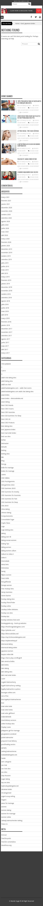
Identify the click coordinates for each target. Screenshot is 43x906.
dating (3, 533)
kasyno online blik (7, 654)
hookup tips (5, 616)
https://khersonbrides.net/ (10, 634)
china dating (5, 509)
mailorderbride (6, 717)
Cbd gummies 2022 (7, 485)
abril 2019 (4, 273)
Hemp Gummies (6, 592)
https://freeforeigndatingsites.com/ (13, 627)
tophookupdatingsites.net (10, 786)
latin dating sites (6, 672)
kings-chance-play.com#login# (11, 658)
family (3, 571)
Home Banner (6, 596)
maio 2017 (5, 346)
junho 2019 (5, 266)
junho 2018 (5, 308)
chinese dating (6, 513)
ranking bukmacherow (8, 751)
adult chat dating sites (8, 378)
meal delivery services (8, 720)
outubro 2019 (6, 256)
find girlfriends (6, 582)
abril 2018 (4, 315)
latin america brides (8, 661)
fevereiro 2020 (6, 242)
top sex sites (5, 782)
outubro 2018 (6, 294)
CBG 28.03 (4, 506)
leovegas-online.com (8, 692)
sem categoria (6, 762)
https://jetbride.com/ (8, 630)
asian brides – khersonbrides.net (12, 398)
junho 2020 (5, 228)
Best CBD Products (8, 423)
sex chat (4, 765)
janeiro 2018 (5, 325)
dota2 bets (5, 564)
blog (2, 461)
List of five (4, 696)
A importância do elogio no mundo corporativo (28, 145)
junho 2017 (5, 342)
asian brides (5, 395)
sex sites (4, 772)
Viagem (3, 800)
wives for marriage (7, 803)
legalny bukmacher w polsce (10, 689)
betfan (3, 440)
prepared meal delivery (9, 741)
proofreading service (8, 744)
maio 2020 (5, 232)
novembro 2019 (6, 253)
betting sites (5, 454)
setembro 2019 (6, 259)
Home (17, 23)
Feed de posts (6, 838)
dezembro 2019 (6, 249)
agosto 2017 (5, 339)
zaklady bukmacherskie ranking (11, 820)
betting (3, 450)
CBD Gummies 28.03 (8, 488)
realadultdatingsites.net (9, 755)
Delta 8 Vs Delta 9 (7, 554)
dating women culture (8, 551)
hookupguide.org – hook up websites (13, 623)
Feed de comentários (8, 842)
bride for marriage (7, 468)
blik (2, 457)
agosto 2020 (5, 221)
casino (3, 474)
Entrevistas (5, 568)
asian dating (5, 402)
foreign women (6, 585)
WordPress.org (6, 845)
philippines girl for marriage (10, 731)
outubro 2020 (6, 214)
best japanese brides (8, 430)
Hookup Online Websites (9, 609)
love (2, 703)
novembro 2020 (6, 211)
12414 (3, 371)
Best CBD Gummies (8, 412)
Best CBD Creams (7, 409)
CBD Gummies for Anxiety (10, 492)
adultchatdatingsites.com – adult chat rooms (16, 388)
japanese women (7, 651)
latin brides (5, 665)
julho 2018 (4, 304)
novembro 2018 (6, 291)
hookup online (6, 606)
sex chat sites (6, 769)
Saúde (3, 758)
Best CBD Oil (5, 419)
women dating (6, 810)
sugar (32, 108)
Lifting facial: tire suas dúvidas (28, 131)
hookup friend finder (8, 603)
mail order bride (6, 706)
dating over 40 (6, 537)
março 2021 (5, 197)
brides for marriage (7, 471)
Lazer (3, 679)
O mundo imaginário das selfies (27, 172)
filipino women (6, 575)
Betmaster (5, 443)
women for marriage (8, 814)
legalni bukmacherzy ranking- (11, 686)
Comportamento (7, 516)
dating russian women (8, 540)
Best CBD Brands (7, 405)
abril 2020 (4, 235)
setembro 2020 (6, 218)
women (3, 807)
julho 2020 (4, 225)
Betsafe (4, 447)
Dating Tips (5, 544)
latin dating (5, 668)
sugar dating (5, 779)
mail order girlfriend (8, 713)
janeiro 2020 (5, 246)
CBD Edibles (5, 478)
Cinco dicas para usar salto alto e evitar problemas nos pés (28, 117)
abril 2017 (4, 349)
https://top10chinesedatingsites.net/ (13, 637)
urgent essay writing (8, 796)
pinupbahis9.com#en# (8, 734)
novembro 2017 (6, 332)
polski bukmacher (7, 737)
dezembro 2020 (6, 208)
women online (6, 817)
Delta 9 (3, 558)
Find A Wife (5, 578)
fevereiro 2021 (6, 201)
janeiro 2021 (5, 204)
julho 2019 (4, 263)
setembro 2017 (6, 336)
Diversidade (5, 561)
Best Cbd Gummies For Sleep (11, 416)
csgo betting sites (7, 530)
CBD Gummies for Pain (9, 499)
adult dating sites (7, 381)
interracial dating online (9, 647)
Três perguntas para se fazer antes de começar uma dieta (29, 102)
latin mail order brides (8, 675)
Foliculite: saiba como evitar (27, 159)
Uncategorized (6, 793)
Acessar (4, 835)
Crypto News (5, 523)
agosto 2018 (5, 301)
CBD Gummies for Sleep (9, 502)
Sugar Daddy (25, 110)
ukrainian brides (6, 789)
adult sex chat (6, 385)
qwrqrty (3, 748)
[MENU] (2, 17)
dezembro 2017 (6, 329)
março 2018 (5, 318)
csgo (3, 526)
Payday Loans (6, 727)
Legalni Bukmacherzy (8, 682)
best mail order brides (8, 433)
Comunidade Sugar (7, 519)
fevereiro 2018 (6, 322)
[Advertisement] (21, 71)
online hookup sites (8, 724)
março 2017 (5, 353)
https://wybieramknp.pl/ (9, 641)
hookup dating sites (8, 599)
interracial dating (7, 644)
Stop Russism (6, 776)
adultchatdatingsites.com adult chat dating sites (17, 391)
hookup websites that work (10, 620)
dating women (6, 547)
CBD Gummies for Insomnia (10, 495)
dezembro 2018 (6, 287)
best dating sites (6, 426)
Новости (4, 824)
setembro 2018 (6, 298)
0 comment (25, 112)
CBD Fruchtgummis (8, 481)
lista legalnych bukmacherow (11, 699)
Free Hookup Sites (7, 589)
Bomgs (3, 464)
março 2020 (5, 239)
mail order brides (7, 710)
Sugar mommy (34, 110)
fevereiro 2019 (6, 280)
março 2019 (5, 277)
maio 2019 (5, 270)
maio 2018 (5, 311)
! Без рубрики (6, 364)
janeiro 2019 (5, 284)
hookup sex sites (7, 613)
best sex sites (6, 436)
